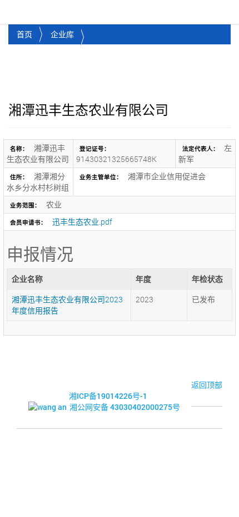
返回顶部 (206, 384)
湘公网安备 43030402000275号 (124, 407)
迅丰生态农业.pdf (82, 221)
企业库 (62, 34)
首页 (24, 34)
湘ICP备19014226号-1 (108, 396)
